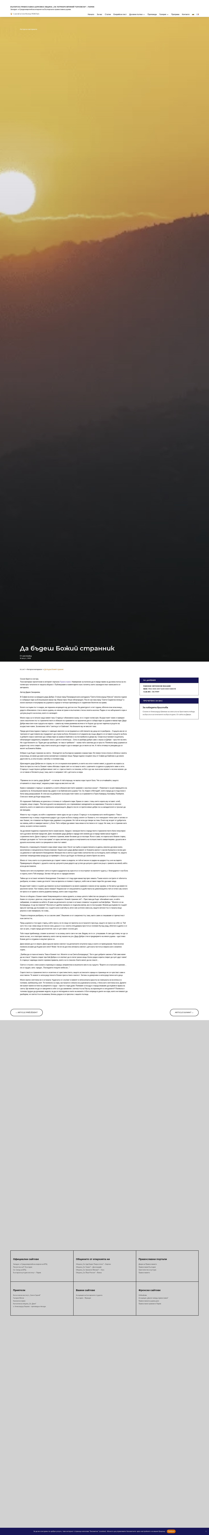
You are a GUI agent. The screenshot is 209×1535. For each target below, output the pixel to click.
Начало (91, 14)
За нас (99, 14)
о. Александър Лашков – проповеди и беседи (29, 1306)
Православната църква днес (149, 1301)
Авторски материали (28, 29)
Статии (108, 14)
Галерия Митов (18, 1298)
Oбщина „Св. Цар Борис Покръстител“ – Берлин (93, 1264)
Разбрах (171, 1531)
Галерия (162, 14)
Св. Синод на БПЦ (19, 1270)
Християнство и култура (147, 1270)
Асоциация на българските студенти (89, 1295)
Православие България (147, 1267)
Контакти (185, 14)
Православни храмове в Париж (150, 1304)
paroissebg (27, 656)
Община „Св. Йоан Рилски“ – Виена (89, 1273)
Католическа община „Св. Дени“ (24, 1304)
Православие (65, 682)
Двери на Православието (148, 1264)
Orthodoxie (143, 1295)
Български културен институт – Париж (27, 1273)
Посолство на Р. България (22, 1267)
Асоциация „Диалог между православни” (153, 1298)
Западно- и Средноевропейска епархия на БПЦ (30, 1264)
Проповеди (152, 14)
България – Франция (83, 1298)
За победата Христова (155, 707)
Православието (144, 1273)
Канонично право (19, 1301)
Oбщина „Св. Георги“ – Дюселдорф (88, 1267)
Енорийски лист (120, 14)
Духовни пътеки (135, 14)
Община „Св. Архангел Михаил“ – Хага (90, 1270)
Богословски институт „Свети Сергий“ (27, 1295)
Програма (175, 14)
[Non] (206, 1531)
